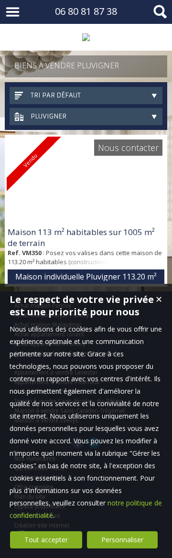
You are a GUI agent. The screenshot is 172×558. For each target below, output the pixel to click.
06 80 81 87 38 (86, 11)
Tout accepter (46, 539)
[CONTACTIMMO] (86, 37)
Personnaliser (122, 539)
